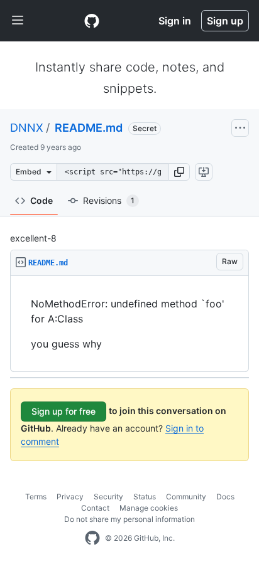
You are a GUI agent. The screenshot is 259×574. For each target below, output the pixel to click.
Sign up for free (63, 411)
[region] (129, 324)
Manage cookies (148, 508)
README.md (87, 127)
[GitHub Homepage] (92, 538)
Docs (225, 496)
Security (108, 496)
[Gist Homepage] (91, 20)
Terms (36, 496)
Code (41, 200)
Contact (95, 508)
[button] (179, 172)
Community (186, 496)
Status (144, 496)
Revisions (109, 200)
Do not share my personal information (129, 519)
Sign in (174, 20)
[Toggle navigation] (17, 21)
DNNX (26, 127)
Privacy (70, 496)
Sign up (225, 20)
